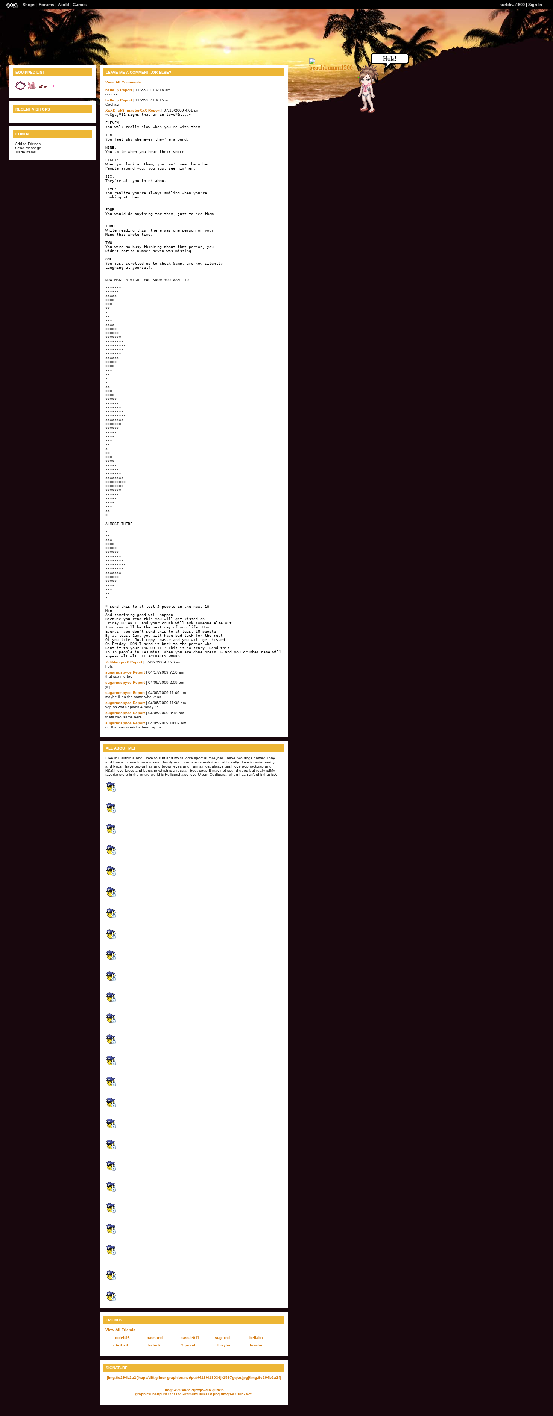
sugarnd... (224, 1338)
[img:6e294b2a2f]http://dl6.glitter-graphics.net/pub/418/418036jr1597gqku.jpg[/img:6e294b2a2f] (194, 1377)
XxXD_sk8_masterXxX (126, 110)
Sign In (535, 4)
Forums (46, 4)
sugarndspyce (118, 672)
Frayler (224, 1345)
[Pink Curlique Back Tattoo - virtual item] (54, 90)
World (63, 4)
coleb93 (122, 1338)
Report (126, 90)
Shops (29, 4)
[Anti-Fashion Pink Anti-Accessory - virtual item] (20, 90)
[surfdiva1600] (363, 112)
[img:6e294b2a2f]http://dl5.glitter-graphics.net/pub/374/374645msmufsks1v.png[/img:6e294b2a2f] (193, 1392)
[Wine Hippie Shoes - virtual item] (43, 90)
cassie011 (190, 1338)
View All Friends (120, 1330)
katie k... (156, 1345)
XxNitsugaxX (117, 662)
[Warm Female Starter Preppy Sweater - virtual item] (32, 90)
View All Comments (123, 82)
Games (80, 4)
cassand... (156, 1338)
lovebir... (258, 1345)
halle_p (112, 90)
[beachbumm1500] (331, 67)
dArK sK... (122, 1345)
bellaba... (257, 1338)
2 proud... (190, 1345)
